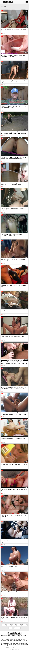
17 (15, 628)
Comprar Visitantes (14, 649)
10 (26, 625)
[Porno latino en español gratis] (8, 2)
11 (10, 628)
